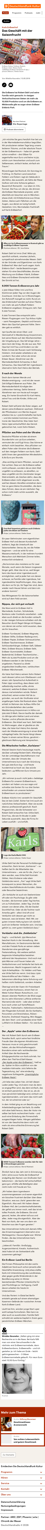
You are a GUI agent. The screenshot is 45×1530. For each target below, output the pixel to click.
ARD (13, 1517)
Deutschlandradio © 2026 (15, 1525)
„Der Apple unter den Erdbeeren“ (17, 1062)
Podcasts (28, 13)
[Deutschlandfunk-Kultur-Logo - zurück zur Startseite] (22, 6)
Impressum (7, 1509)
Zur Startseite (8, 1455)
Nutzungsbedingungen (13, 1505)
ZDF (19, 1517)
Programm (16, 13)
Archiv (6, 21)
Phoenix (27, 1517)
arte (35, 1517)
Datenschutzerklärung (13, 1501)
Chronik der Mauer (11, 1521)
